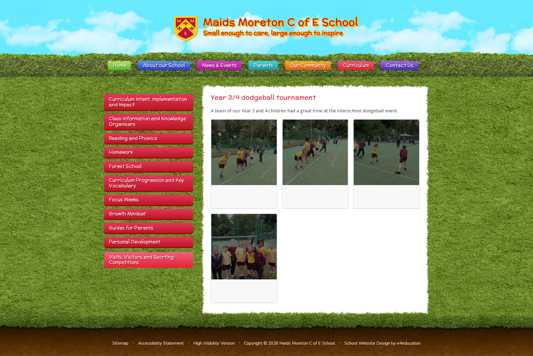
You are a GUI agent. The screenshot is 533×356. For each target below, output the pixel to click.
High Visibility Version (214, 343)
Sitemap (120, 343)
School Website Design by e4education (383, 343)
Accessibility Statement (161, 343)
